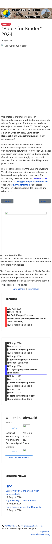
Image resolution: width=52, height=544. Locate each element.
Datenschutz (19, 288)
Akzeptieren (8, 284)
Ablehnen (22, 284)
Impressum (33, 288)
